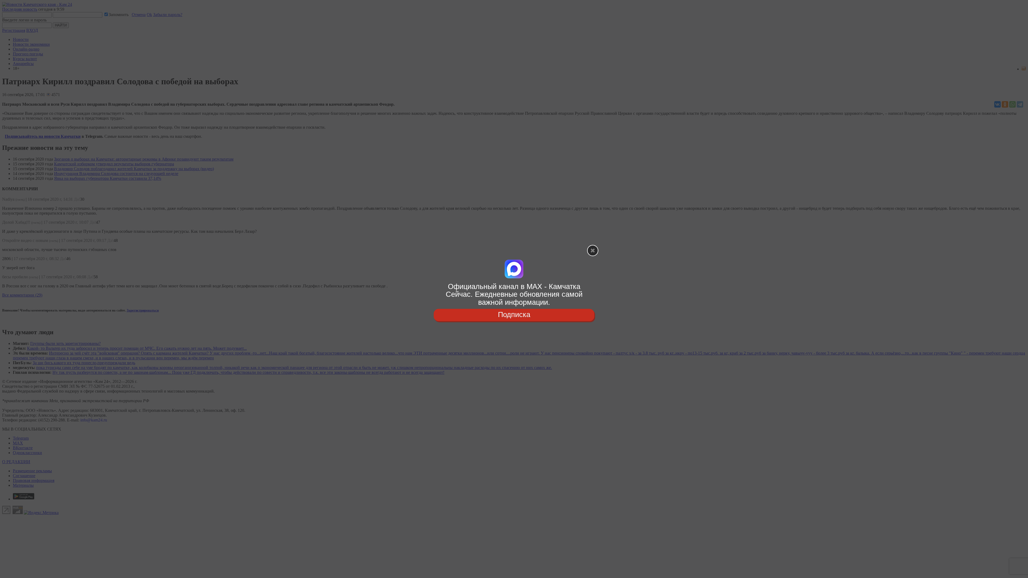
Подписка (514, 315)
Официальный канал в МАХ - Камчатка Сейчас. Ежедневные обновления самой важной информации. (514, 294)
